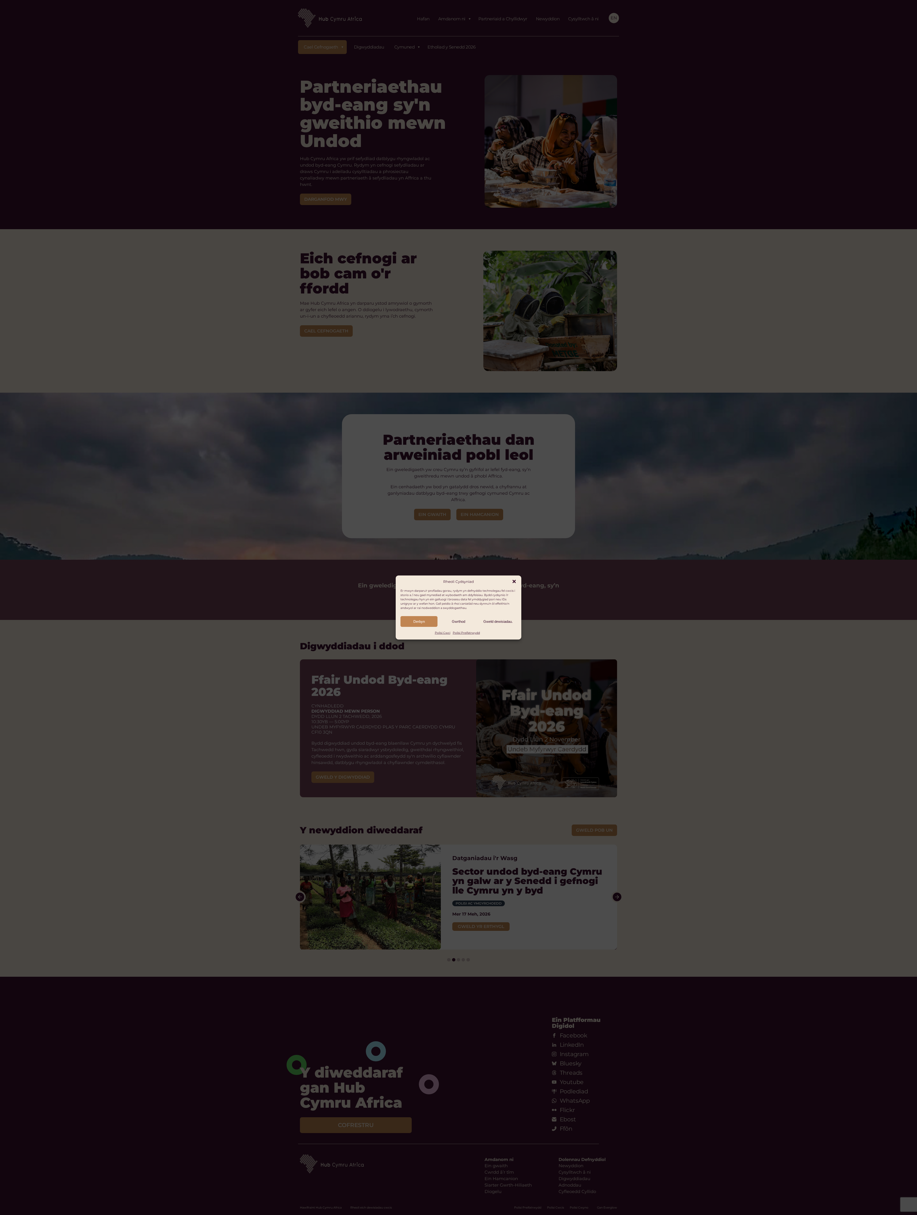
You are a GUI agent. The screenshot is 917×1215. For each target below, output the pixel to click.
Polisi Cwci (442, 633)
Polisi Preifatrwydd (466, 633)
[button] (514, 581)
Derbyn (419, 621)
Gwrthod (458, 621)
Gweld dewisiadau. (498, 621)
